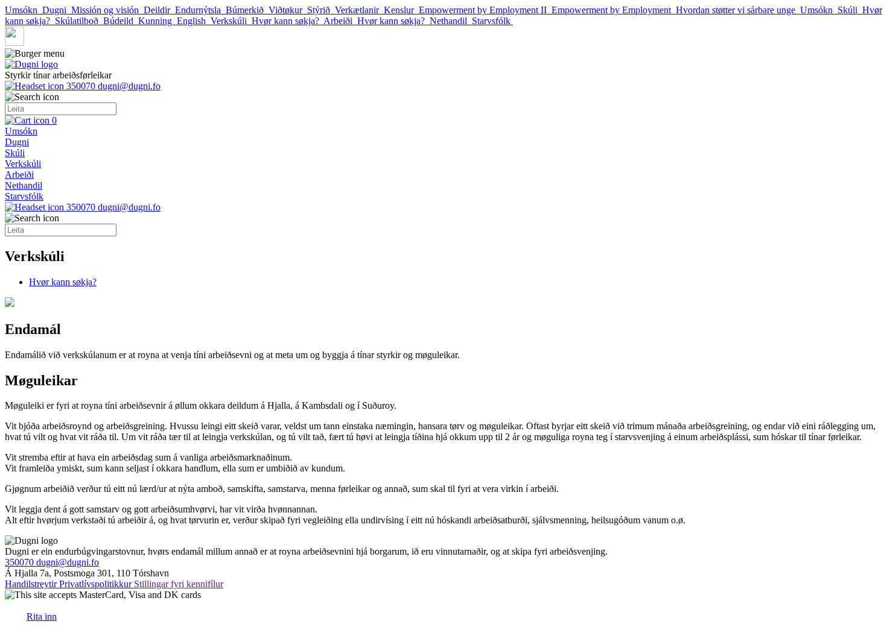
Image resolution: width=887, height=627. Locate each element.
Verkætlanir (359, 10)
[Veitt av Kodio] (14, 611)
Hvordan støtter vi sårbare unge (738, 10)
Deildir (159, 10)
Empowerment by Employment (614, 10)
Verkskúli (231, 21)
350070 (81, 86)
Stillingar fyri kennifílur (178, 584)
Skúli (850, 10)
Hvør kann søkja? (287, 21)
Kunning (157, 21)
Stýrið (321, 10)
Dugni (56, 10)
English (194, 21)
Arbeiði (340, 21)
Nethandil (451, 21)
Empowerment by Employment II (485, 10)
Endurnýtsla (200, 10)
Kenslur (401, 10)
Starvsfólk (492, 21)
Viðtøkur (288, 10)
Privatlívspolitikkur (96, 584)
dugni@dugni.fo (129, 86)
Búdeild (120, 21)
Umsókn (23, 10)
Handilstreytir (32, 584)
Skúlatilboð (79, 21)
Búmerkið (247, 10)
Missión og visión (107, 10)
